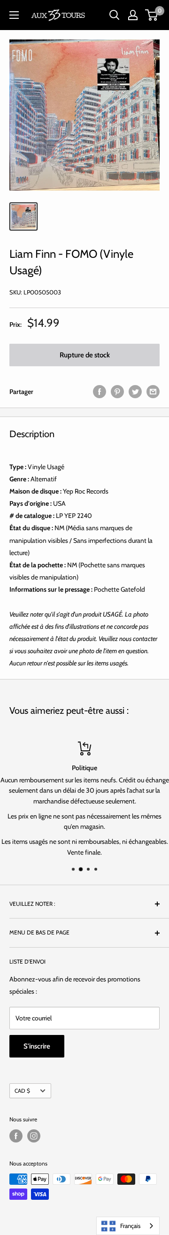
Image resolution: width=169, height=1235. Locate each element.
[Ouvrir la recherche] (114, 15)
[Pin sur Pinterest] (117, 392)
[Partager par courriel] (153, 392)
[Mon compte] (133, 15)
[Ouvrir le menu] (14, 15)
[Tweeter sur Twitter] (135, 392)
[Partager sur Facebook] (99, 392)
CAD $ (22, 1091)
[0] (152, 15)
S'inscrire (36, 1046)
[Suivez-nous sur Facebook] (16, 1135)
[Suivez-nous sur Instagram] (33, 1135)
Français (130, 1225)
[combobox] (128, 1226)
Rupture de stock (85, 355)
